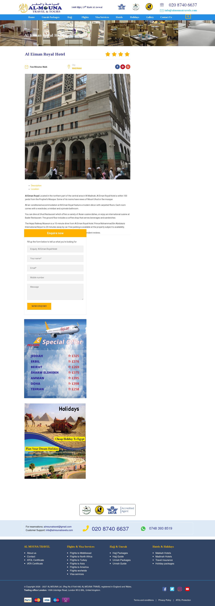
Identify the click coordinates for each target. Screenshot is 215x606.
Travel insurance (164, 560)
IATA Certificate (35, 563)
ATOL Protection (183, 600)
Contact (31, 556)
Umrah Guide (120, 563)
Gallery (150, 17)
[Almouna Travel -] (40, 7)
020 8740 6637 (183, 4)
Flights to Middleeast (80, 553)
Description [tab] (36, 185)
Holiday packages (164, 563)
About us (31, 553)
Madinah (77, 68)
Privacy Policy (164, 600)
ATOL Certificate (35, 560)
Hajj (69, 17)
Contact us (166, 17)
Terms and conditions (144, 600)
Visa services (102, 17)
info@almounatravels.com (181, 10)
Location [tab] (35, 189)
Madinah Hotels (163, 556)
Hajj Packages (120, 553)
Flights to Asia (77, 563)
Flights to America (79, 567)
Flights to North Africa (81, 556)
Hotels (119, 17)
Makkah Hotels (163, 553)
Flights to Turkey (78, 560)
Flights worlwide (78, 570)
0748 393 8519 (160, 528)
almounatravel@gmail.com (58, 526)
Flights (85, 17)
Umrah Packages (50, 17)
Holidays (134, 17)
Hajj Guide (118, 556)
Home (31, 17)
